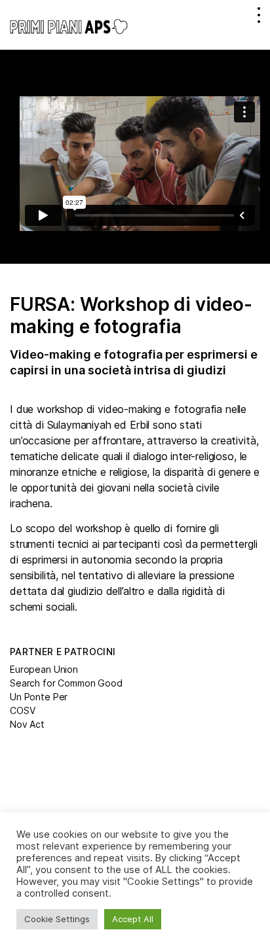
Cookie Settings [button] (57, 919)
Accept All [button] (132, 919)
